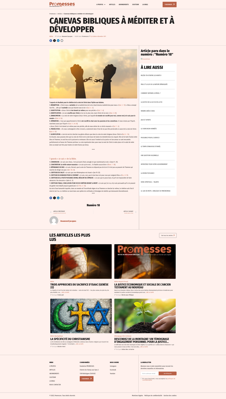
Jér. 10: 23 (71, 170)
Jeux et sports (146, 120)
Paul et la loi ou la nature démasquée (154, 84)
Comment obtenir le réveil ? (151, 93)
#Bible (51, 36)
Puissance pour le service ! (150, 138)
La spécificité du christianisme (70, 339)
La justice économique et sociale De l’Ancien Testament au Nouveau (142, 286)
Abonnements (124, 4)
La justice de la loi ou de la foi (151, 102)
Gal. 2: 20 (113, 113)
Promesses (52, 14)
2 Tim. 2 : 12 (81, 186)
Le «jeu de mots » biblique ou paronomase (155, 191)
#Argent (120, 281)
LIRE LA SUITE (65, 292)
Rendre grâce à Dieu (148, 111)
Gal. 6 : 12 (53, 132)
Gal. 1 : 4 (100, 110)
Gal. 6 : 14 (125, 134)
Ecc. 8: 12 (124, 175)
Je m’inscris (168, 373)
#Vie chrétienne (126, 336)
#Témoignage (118, 336)
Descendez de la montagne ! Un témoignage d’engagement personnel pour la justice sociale (141, 341)
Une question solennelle (150, 155)
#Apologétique (58, 336)
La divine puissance (147, 173)
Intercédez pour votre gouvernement (154, 164)
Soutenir (135, 4)
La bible (145, 4)
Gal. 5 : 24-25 (73, 124)
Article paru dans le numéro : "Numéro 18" (157, 52)
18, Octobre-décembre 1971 (98, 36)
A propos (99, 4)
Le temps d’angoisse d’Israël (150, 146)
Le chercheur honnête (149, 129)
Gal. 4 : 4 (90, 108)
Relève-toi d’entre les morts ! (151, 75)
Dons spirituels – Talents (150, 182)
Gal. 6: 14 (59, 118)
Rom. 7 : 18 (111, 165)
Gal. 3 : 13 (122, 105)
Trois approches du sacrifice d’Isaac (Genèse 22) (79, 286)
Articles (112, 4)
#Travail (125, 281)
